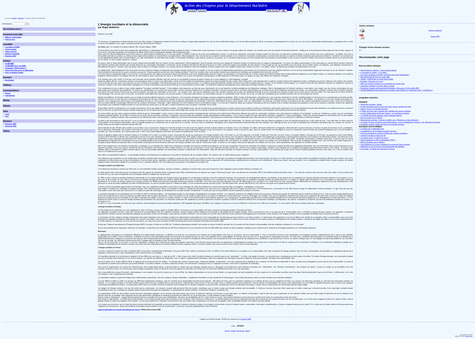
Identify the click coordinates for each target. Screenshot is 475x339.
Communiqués (10, 49)
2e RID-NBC (9, 64)
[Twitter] (363, 50)
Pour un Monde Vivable (14, 73)
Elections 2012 (10, 126)
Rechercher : (7, 24)
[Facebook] (360, 50)
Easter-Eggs (469, 336)
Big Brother (9, 80)
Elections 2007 (10, 124)
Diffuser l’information (13, 37)
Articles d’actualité (12, 54)
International (10, 95)
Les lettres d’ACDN (12, 47)
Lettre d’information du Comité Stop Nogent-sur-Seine (118, 310)
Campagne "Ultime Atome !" (16, 68)
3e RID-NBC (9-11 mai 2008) (15, 66)
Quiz (7, 116)
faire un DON (246, 319)
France (7, 93)
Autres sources (11, 52)
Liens (7, 114)
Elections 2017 (10, 56)
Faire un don (10, 39)
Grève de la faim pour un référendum (19, 70)
